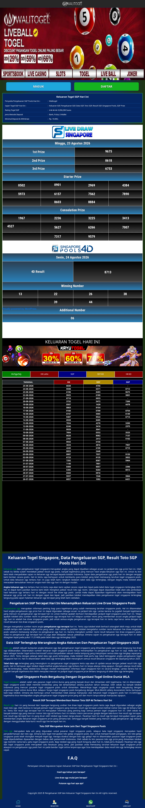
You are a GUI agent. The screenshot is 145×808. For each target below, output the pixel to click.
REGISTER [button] (54, 806)
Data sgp (8, 648)
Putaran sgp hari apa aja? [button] (71, 783)
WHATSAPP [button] (90, 806)
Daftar (106, 86)
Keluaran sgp (10, 569)
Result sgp (9, 705)
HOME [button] (18, 806)
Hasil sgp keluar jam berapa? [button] (71, 772)
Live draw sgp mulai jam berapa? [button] (71, 777)
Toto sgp (8, 731)
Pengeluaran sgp (12, 608)
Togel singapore (11, 682)
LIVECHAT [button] (127, 806)
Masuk (38, 86)
